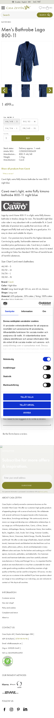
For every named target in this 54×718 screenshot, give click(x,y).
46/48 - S (11, 121)
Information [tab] (27, 311)
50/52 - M (29, 121)
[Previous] (4, 90)
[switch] (47, 368)
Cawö (10, 281)
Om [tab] (44, 311)
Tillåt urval (27, 405)
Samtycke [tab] (9, 311)
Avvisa (27, 413)
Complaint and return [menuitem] (10, 612)
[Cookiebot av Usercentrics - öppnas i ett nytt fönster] (39, 303)
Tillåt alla (27, 397)
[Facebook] (4, 711)
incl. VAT (37, 1)
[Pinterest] (18, 711)
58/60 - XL (30, 128)
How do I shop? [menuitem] (8, 603)
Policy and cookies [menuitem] (9, 608)
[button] (3, 8)
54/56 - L (11, 128)
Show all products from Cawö (15, 168)
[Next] (50, 90)
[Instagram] (11, 711)
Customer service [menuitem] (8, 598)
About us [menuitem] (5, 617)
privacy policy (43, 492)
